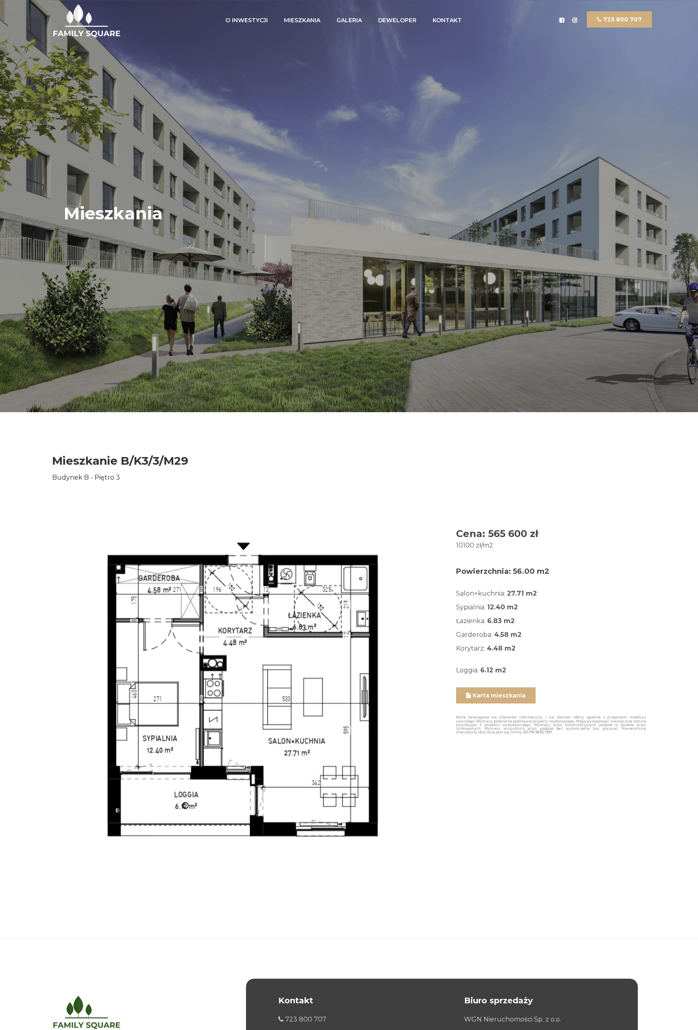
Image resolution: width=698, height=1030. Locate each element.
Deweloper (397, 20)
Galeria (349, 20)
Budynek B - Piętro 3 (86, 477)
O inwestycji (246, 20)
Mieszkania (302, 20)
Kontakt (447, 20)
